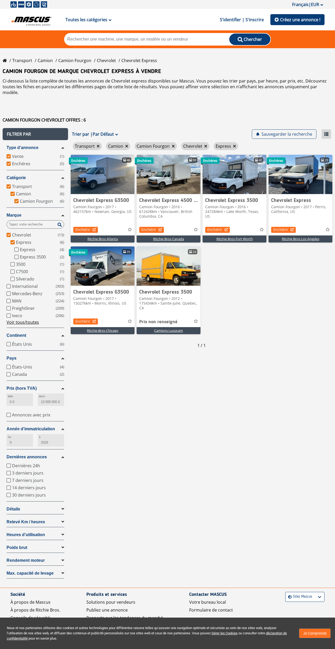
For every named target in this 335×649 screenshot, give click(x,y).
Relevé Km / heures (26, 522)
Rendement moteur (26, 560)
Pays (11, 358)
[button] (35, 134)
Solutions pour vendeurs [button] (110, 602)
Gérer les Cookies (224, 633)
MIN (10, 396)
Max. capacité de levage (30, 573)
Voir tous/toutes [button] (23, 322)
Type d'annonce (22, 147)
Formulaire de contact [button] (211, 610)
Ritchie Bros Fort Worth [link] (234, 238)
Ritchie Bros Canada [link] (168, 238)
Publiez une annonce (107, 610)
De (9, 437)
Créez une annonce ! (300, 20)
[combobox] (288, 597)
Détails (13, 509)
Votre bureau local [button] (207, 602)
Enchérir (82, 229)
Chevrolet (106, 60)
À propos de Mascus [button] (30, 602)
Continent (16, 335)
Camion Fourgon (74, 60)
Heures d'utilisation (26, 534)
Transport (22, 60)
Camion (45, 60)
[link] (103, 174)
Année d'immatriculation (31, 429)
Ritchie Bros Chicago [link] (102, 330)
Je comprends (315, 633)
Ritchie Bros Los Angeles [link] (300, 238)
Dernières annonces (27, 457)
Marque (14, 215)
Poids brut (17, 547)
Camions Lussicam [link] (168, 330)
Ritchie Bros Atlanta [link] (102, 238)
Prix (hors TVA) (22, 388)
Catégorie (16, 177)
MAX (42, 396)
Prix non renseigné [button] (158, 322)
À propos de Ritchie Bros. (35, 610)
